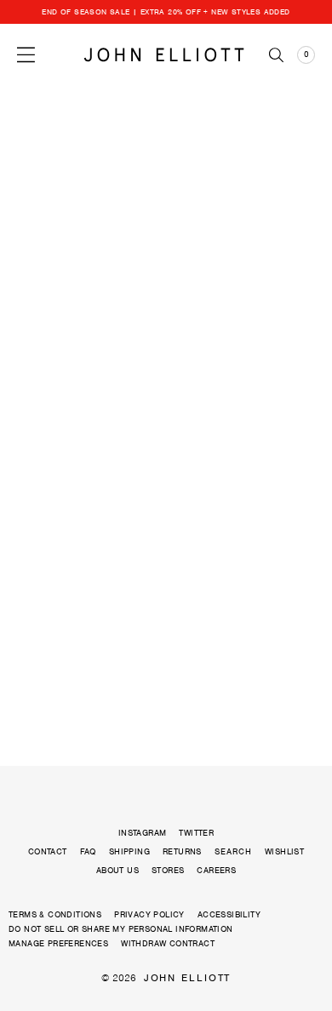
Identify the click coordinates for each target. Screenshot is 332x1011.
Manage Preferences (58, 943)
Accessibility (228, 914)
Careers (216, 870)
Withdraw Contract (168, 943)
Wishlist (284, 851)
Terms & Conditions (55, 914)
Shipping (129, 851)
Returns (182, 851)
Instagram (142, 832)
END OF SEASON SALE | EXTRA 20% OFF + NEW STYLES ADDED (165, 12)
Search (233, 852)
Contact (47, 851)
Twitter (196, 832)
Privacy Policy (149, 914)
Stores (168, 870)
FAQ (88, 851)
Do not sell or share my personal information (121, 928)
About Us (117, 870)
